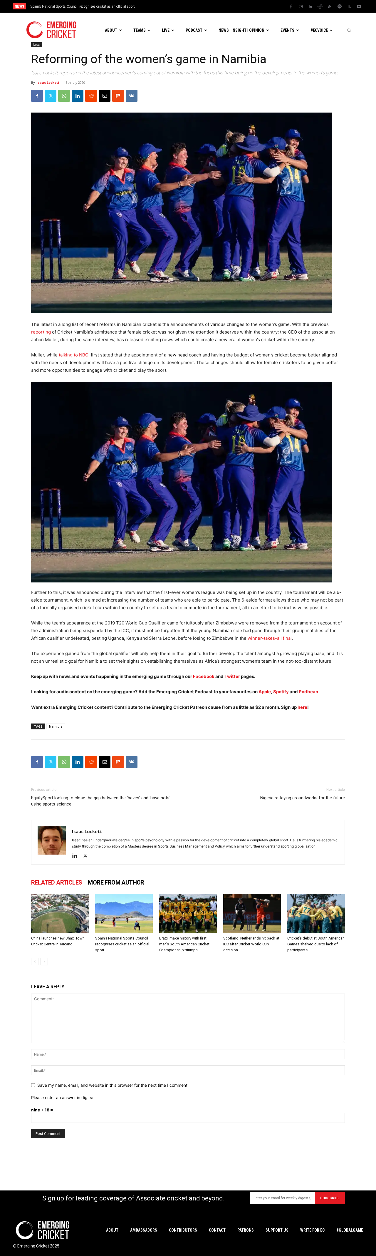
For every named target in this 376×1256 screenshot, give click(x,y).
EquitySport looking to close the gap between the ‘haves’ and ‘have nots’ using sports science (100, 801)
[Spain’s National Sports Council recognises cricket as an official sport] (124, 914)
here (302, 707)
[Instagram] (301, 7)
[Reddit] (320, 7)
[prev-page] (34, 961)
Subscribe (330, 1198)
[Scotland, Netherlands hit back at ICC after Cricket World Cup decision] (252, 914)
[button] (349, 30)
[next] (238, 6)
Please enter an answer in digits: (62, 1097)
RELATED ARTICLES (56, 882)
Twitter (232, 676)
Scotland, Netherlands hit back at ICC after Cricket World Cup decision (251, 944)
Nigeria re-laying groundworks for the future (302, 798)
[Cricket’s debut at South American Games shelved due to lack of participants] (316, 914)
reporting (41, 332)
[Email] (104, 96)
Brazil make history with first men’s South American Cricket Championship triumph (94, 6)
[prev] (228, 6)
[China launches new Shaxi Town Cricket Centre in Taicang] (60, 914)
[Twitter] (349, 7)
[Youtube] (359, 7)
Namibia (56, 726)
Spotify (281, 691)
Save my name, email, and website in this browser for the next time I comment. (113, 1085)
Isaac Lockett (47, 82)
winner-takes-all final (270, 638)
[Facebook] (291, 7)
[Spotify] (339, 7)
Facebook (204, 676)
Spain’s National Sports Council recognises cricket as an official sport (122, 944)
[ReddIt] (91, 96)
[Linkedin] (310, 7)
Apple (264, 691)
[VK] (131, 96)
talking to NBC (73, 355)
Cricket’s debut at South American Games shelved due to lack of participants (316, 944)
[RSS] (330, 7)
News (36, 45)
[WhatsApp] (64, 96)
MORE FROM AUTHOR (116, 882)
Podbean (308, 691)
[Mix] (118, 96)
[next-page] (44, 961)
